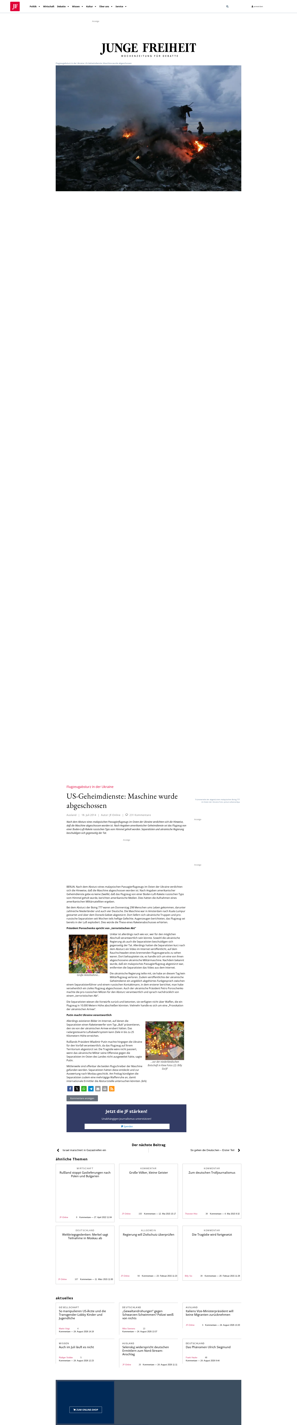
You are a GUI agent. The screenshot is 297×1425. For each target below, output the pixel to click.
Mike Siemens (128, 1328)
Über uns (104, 6)
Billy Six (188, 1276)
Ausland (72, 815)
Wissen (76, 6)
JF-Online (63, 1217)
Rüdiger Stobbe (66, 1357)
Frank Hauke (191, 1357)
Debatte (61, 6)
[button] (227, 6)
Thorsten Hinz (191, 1214)
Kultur (89, 6)
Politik (33, 6)
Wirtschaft (48, 6)
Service (119, 6)
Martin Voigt (64, 1328)
